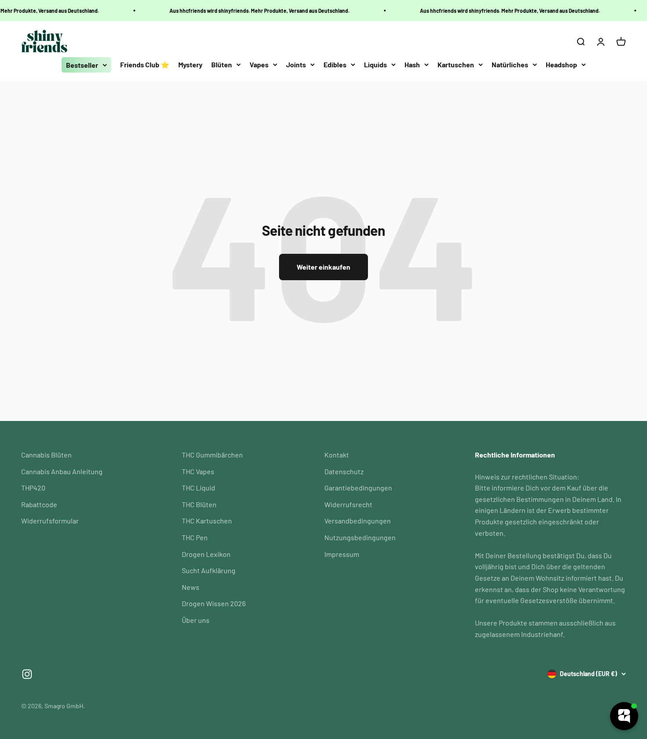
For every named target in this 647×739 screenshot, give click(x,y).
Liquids (375, 64)
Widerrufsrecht (348, 504)
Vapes (259, 64)
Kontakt (336, 454)
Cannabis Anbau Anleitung (62, 471)
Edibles (335, 64)
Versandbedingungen (357, 520)
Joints (296, 64)
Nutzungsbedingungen (360, 537)
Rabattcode (39, 504)
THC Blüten (199, 504)
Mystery (190, 64)
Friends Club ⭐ (144, 64)
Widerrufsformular (50, 520)
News (190, 587)
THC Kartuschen (207, 520)
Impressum (341, 554)
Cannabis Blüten (46, 454)
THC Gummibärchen (212, 454)
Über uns (196, 620)
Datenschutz (344, 471)
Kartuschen (455, 64)
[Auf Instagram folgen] (27, 674)
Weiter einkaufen (323, 267)
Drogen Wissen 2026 (214, 603)
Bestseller (82, 65)
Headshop (561, 64)
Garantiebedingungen (358, 487)
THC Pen (195, 537)
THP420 (33, 487)
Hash (412, 64)
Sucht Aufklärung (208, 570)
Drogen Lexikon (206, 554)
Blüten (221, 64)
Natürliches (510, 64)
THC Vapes (198, 471)
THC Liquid (198, 487)
